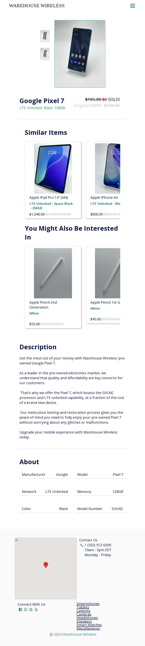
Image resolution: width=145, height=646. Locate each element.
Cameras (84, 614)
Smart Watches (89, 625)
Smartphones (88, 603)
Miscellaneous (88, 628)
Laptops (83, 611)
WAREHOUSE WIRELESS (37, 5)
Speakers (84, 621)
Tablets (83, 607)
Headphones (87, 618)
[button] (46, 565)
